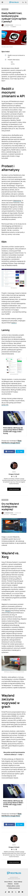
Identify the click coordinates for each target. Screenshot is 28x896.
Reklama (10, 883)
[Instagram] (12, 892)
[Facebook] (22, 892)
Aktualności (5, 9)
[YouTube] (9, 892)
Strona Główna (8, 881)
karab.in (14, 323)
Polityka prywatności (14, 888)
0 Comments (13, 26)
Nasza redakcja (18, 881)
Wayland (8, 610)
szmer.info (5, 405)
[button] (2, 2)
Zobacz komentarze (14, 489)
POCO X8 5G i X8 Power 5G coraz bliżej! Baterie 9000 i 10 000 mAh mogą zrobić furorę (13, 430)
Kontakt (16, 883)
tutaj (20, 754)
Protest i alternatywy (14, 59)
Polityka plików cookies (13, 886)
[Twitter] (15, 892)
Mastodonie (17, 200)
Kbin (12, 62)
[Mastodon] (19, 892)
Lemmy (12, 64)
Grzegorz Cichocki (14, 474)
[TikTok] (5, 892)
